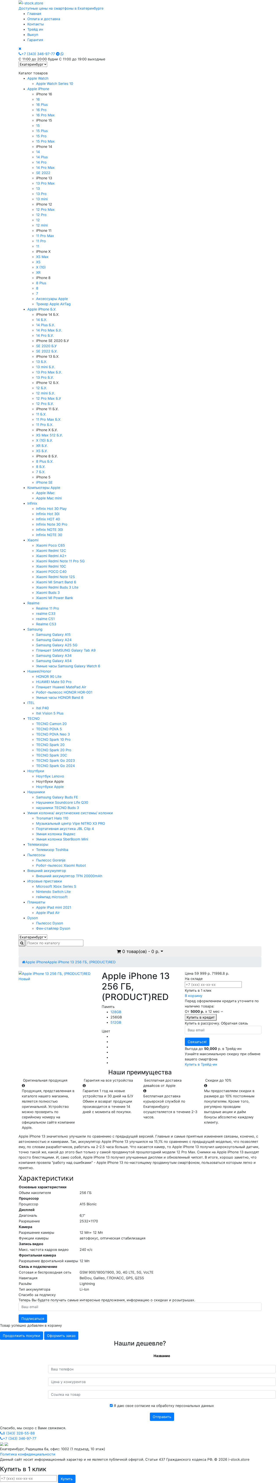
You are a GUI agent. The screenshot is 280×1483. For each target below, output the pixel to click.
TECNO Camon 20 (51, 723)
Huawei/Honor (39, 671)
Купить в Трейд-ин (201, 1064)
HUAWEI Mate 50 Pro (54, 682)
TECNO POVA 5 (49, 729)
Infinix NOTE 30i (49, 529)
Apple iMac (45, 493)
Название (162, 1356)
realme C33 (45, 613)
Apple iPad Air (48, 912)
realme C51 (45, 619)
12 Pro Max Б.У (48, 398)
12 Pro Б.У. (45, 403)
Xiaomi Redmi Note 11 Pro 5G (60, 561)
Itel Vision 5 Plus (49, 713)
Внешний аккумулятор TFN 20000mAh (69, 876)
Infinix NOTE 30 (49, 535)
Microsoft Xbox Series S (56, 886)
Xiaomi (32, 540)
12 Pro (41, 215)
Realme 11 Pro (47, 608)
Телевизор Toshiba (52, 849)
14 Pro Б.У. (45, 335)
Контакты (35, 24)
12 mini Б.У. (45, 393)
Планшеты (36, 902)
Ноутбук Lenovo (50, 776)
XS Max (42, 256)
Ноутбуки (35, 771)
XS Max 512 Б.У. (49, 435)
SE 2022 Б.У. (46, 351)
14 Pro (41, 162)
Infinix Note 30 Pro (51, 524)
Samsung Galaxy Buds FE (57, 797)
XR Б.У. (41, 445)
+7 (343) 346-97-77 (38, 54)
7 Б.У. (40, 472)
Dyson (32, 918)
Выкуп (32, 34)
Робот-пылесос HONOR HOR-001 (64, 692)
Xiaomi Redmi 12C (51, 550)
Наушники (36, 792)
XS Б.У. (41, 451)
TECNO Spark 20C (51, 755)
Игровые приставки (44, 881)
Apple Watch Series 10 (54, 83)
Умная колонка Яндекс (55, 834)
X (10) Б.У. (44, 440)
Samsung (34, 629)
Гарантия (35, 40)
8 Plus (41, 283)
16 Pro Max (45, 115)
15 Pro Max (45, 141)
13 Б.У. (41, 361)
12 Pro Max (45, 209)
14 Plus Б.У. (45, 325)
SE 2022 (43, 173)
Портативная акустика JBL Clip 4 (65, 828)
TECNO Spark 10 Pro (53, 739)
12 (38, 220)
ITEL (31, 703)
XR (38, 272)
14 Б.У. (41, 319)
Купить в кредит (201, 1017)
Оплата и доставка (43, 19)
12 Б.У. (41, 388)
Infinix (32, 503)
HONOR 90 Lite (48, 676)
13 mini (42, 199)
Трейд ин (35, 29)
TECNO (33, 718)
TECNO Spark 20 (50, 744)
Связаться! (197, 1042)
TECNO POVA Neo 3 (53, 734)
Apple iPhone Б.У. (41, 309)
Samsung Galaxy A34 (54, 655)
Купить (67, 1479)
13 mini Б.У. (45, 367)
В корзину (193, 995)
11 (37, 246)
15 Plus (42, 131)
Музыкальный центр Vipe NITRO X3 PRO (70, 823)
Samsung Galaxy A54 (54, 661)
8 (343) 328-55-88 (19, 1433)
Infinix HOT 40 (48, 519)
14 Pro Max (45, 167)
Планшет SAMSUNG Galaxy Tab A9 (66, 650)
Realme (33, 603)
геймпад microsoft (52, 897)
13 (38, 188)
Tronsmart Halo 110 (52, 818)
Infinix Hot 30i (48, 514)
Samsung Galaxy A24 (54, 640)
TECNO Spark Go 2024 (55, 765)
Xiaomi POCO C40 (51, 571)
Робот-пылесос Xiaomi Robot (61, 865)
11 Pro (41, 241)
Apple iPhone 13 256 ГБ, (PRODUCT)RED (81, 962)
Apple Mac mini (49, 498)
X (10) (41, 267)
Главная (34, 13)
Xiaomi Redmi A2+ (51, 556)
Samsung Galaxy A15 (53, 634)
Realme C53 (46, 624)
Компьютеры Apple (43, 487)
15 (38, 125)
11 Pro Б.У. (44, 424)
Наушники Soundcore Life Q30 (62, 802)
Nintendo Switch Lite (53, 891)
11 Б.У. (41, 414)
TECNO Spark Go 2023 (55, 760)
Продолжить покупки (21, 1335)
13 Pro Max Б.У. (49, 372)
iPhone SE (44, 482)
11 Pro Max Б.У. (48, 419)
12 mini (42, 225)
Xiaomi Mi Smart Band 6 (56, 582)
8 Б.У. (40, 466)
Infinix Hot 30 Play (51, 508)
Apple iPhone (38, 89)
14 (38, 152)
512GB (115, 1022)
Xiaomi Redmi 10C (51, 566)
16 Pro (41, 110)
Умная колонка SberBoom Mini (62, 839)
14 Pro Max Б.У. (49, 330)
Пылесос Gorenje (50, 860)
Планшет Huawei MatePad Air (61, 687)
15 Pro (41, 136)
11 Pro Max (45, 236)
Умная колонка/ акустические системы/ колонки (70, 813)
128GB (115, 1012)
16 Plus (42, 104)
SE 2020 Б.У (46, 346)
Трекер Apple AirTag (53, 304)
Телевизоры (37, 844)
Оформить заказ (61, 1335)
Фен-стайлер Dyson (53, 928)
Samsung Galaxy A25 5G (56, 645)
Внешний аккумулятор (46, 870)
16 (38, 99)
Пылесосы (36, 855)
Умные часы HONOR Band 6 (59, 697)
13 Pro (41, 194)
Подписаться (32, 1318)
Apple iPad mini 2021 (53, 907)
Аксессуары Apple (52, 298)
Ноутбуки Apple (50, 786)
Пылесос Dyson (49, 923)
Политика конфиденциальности (27, 1454)
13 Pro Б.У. (45, 377)
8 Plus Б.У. (44, 461)
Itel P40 (42, 708)
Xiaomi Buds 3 (48, 592)
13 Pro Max (45, 183)
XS (38, 262)
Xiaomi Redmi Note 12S (55, 577)
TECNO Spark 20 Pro (53, 750)
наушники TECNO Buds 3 (57, 807)
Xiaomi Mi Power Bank (54, 598)
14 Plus (42, 157)
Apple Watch (37, 78)
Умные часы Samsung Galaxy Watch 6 (68, 666)
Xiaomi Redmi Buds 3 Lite (57, 587)
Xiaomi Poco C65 (50, 545)
